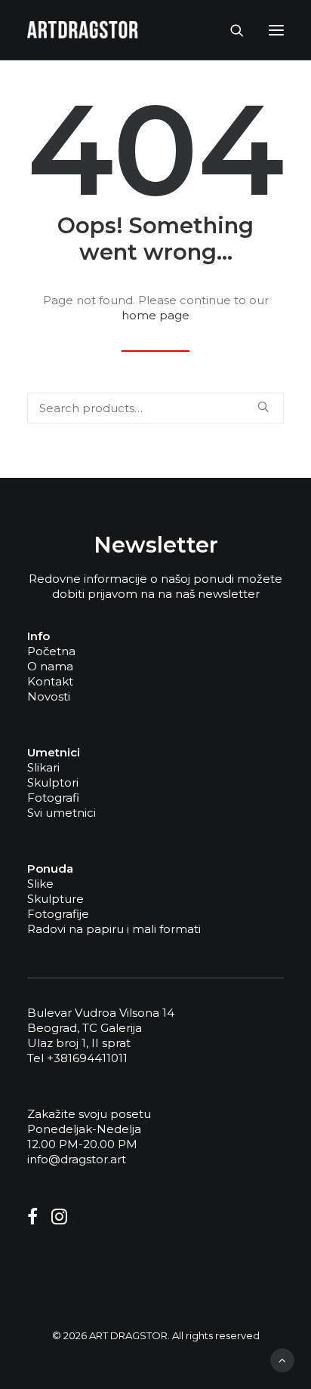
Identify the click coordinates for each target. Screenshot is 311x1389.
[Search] (230, 30)
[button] (276, 30)
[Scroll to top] (282, 1359)
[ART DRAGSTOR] (82, 29)
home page (155, 315)
